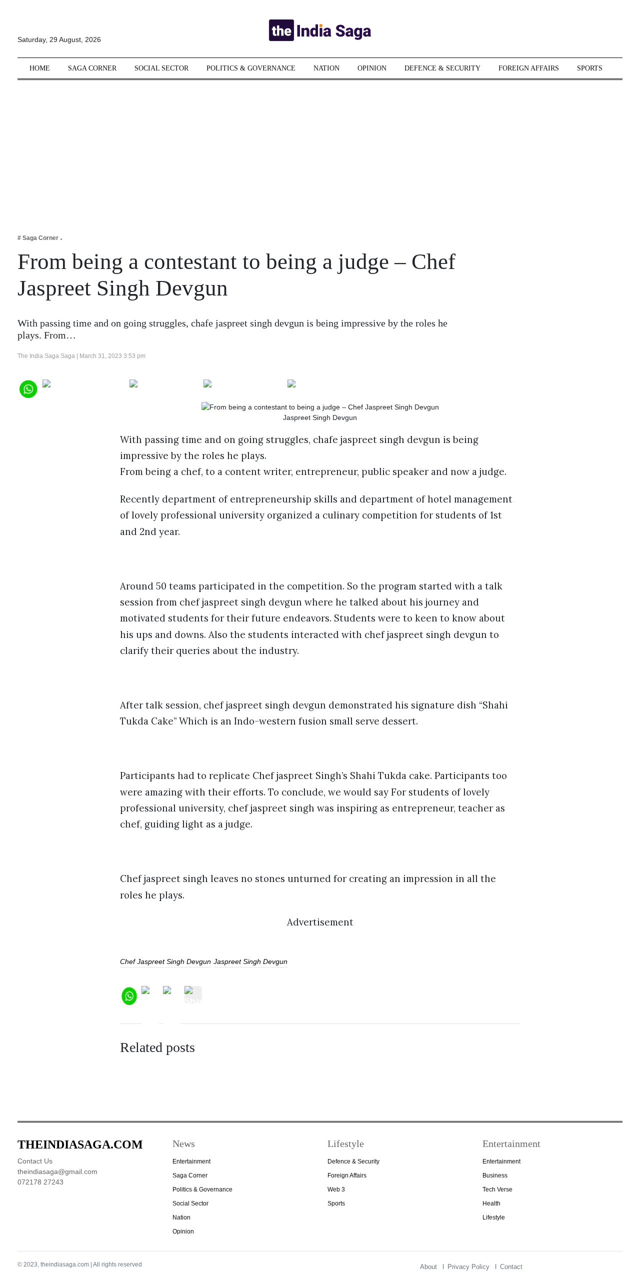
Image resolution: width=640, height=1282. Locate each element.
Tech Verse (497, 1189)
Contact (511, 1266)
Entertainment (191, 1161)
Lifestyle (493, 1217)
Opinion (372, 68)
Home (40, 68)
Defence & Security (442, 68)
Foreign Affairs (528, 68)
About (428, 1266)
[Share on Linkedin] (326, 387)
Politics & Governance (251, 68)
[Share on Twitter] (164, 387)
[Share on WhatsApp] (28, 387)
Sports (589, 68)
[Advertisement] (320, 150)
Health (491, 1203)
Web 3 (336, 1189)
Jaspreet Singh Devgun (251, 962)
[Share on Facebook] (83, 387)
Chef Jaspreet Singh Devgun (165, 962)
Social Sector (161, 68)
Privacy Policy (469, 1266)
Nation (327, 68)
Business (495, 1175)
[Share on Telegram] (243, 387)
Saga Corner (92, 68)
